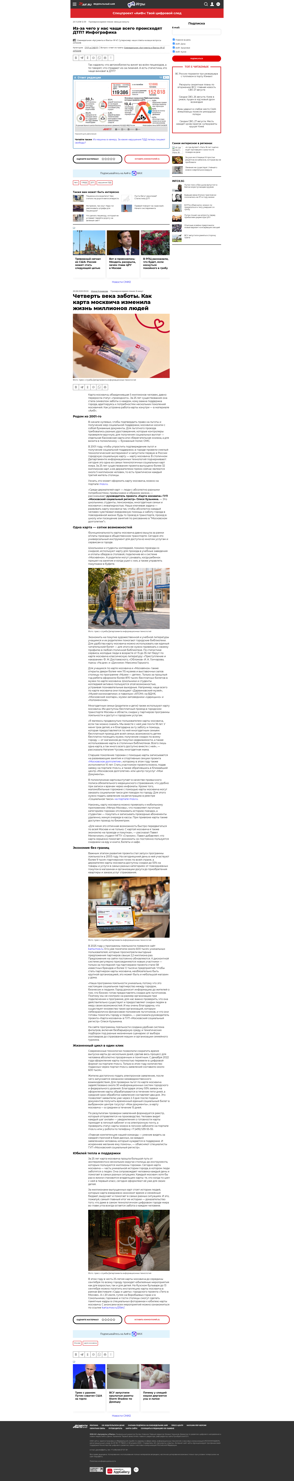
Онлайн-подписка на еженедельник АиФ (148, 1425)
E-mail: (176, 27)
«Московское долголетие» (105, 761)
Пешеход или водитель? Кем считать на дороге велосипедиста (102, 197)
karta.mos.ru (95, 948)
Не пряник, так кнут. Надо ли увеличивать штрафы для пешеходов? (100, 208)
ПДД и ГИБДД (91, 48)
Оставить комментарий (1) (147, 159)
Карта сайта (131, 1428)
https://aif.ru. (98, 1457)
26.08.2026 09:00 (81, 291)
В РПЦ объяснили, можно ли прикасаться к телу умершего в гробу (199, 207)
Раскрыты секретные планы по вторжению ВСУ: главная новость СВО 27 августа (197, 87)
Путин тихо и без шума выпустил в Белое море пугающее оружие (200, 186)
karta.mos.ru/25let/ (113, 1307)
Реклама (94, 1425)
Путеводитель (115, 1428)
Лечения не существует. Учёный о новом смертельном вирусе (201, 168)
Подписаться (196, 59)
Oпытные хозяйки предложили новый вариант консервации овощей (202, 226)
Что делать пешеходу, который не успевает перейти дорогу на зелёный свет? (102, 218)
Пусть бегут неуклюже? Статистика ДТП (145, 197)
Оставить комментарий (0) (147, 1320)
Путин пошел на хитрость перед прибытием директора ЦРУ (199, 216)
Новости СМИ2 (121, 282)
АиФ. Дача (180, 44)
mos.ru (103, 484)
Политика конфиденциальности (103, 1461)
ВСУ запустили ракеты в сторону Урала (200, 236)
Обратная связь (97, 1428)
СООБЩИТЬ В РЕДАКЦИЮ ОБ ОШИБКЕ (157, 1428)
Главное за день (183, 40)
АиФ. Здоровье (182, 48)
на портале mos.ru (126, 799)
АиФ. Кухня (180, 52)
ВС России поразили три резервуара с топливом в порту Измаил (196, 75)
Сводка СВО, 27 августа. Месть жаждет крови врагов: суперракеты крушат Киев (196, 124)
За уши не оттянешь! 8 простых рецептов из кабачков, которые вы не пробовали (203, 159)
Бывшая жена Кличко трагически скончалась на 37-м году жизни (200, 196)
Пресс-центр (177, 1425)
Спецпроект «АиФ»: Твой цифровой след (147, 13)
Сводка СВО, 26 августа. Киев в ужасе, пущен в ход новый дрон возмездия (197, 99)
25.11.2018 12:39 (79, 22)
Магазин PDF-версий (196, 1425)
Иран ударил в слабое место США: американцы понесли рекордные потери (196, 112)
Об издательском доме (113, 1425)
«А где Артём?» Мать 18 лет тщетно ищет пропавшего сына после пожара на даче (202, 149)
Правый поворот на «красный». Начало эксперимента (149, 207)
